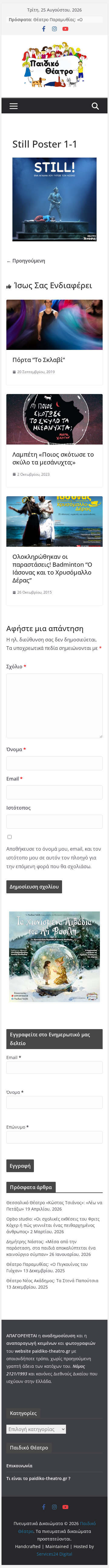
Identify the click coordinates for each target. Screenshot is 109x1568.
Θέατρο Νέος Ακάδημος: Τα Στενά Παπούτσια (52, 1280)
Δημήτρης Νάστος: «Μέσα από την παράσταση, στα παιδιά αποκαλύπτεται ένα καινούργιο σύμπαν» (51, 1248)
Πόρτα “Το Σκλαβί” (38, 360)
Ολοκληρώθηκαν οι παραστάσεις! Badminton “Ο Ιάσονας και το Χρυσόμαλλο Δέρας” (52, 568)
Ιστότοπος (18, 807)
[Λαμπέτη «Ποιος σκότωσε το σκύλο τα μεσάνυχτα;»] (54, 398)
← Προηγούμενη (25, 260)
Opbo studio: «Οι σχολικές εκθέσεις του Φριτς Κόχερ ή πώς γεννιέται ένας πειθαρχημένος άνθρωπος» (53, 1225)
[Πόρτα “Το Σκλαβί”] (54, 304)
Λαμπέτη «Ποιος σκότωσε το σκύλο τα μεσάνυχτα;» (53, 458)
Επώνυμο (17, 1127)
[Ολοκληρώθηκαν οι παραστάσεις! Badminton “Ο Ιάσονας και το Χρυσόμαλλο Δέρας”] (54, 500)
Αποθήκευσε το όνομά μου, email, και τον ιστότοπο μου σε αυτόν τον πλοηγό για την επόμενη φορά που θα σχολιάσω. (53, 858)
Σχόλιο (16, 666)
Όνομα (16, 749)
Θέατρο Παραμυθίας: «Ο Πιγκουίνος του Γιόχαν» (58, 22)
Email (14, 778)
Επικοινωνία (19, 1466)
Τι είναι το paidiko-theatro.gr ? (38, 1478)
